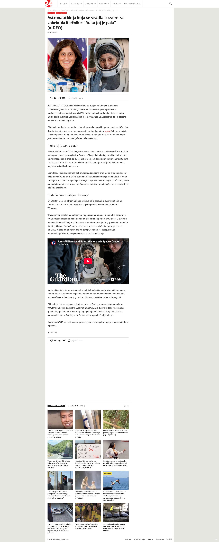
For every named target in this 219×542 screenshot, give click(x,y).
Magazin (89, 4)
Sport (115, 4)
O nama (150, 539)
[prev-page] (124, 406)
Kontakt (169, 539)
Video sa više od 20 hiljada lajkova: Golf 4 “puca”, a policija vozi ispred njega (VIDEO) (59, 464)
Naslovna (128, 539)
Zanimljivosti (65, 10)
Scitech (103, 4)
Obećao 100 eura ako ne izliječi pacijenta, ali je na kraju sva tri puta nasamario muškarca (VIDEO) (87, 464)
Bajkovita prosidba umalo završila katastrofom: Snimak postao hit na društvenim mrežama (87, 494)
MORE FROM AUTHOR (75, 406)
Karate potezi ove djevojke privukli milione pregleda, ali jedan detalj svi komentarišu (115, 463)
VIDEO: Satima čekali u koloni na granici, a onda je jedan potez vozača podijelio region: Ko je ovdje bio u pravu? (60, 528)
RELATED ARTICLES (56, 406)
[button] (170, 4)
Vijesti (62, 4)
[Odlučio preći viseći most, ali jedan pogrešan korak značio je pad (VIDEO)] (116, 419)
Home (49, 10)
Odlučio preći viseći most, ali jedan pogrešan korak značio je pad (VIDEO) (115, 432)
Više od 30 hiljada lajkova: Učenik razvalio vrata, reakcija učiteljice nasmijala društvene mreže (87, 433)
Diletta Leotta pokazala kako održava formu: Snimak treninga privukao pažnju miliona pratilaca (60, 433)
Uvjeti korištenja (132, 4)
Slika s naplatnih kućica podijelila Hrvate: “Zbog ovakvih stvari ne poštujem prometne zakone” (59, 494)
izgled (107, 131)
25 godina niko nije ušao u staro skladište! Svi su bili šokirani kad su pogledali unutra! (114, 527)
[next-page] (127, 406)
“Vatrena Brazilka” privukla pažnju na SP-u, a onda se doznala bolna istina (86, 526)
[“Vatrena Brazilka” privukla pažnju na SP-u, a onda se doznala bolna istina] (88, 512)
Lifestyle (75, 4)
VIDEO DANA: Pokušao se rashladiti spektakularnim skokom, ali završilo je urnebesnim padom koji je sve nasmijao (114, 495)
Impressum (160, 539)
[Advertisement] (88, 371)
